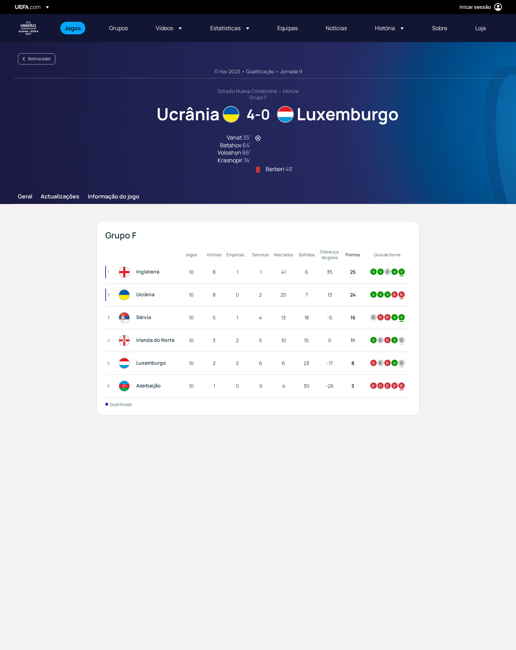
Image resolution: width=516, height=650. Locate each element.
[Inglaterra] (126, 272)
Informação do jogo (113, 197)
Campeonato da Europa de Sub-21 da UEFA (28, 28)
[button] (168, 28)
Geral (25, 197)
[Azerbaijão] (126, 386)
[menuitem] (78, 28)
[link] (73, 28)
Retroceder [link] (39, 59)
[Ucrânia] (126, 294)
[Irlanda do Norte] (126, 340)
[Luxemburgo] (126, 363)
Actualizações (60, 197)
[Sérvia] (126, 317)
